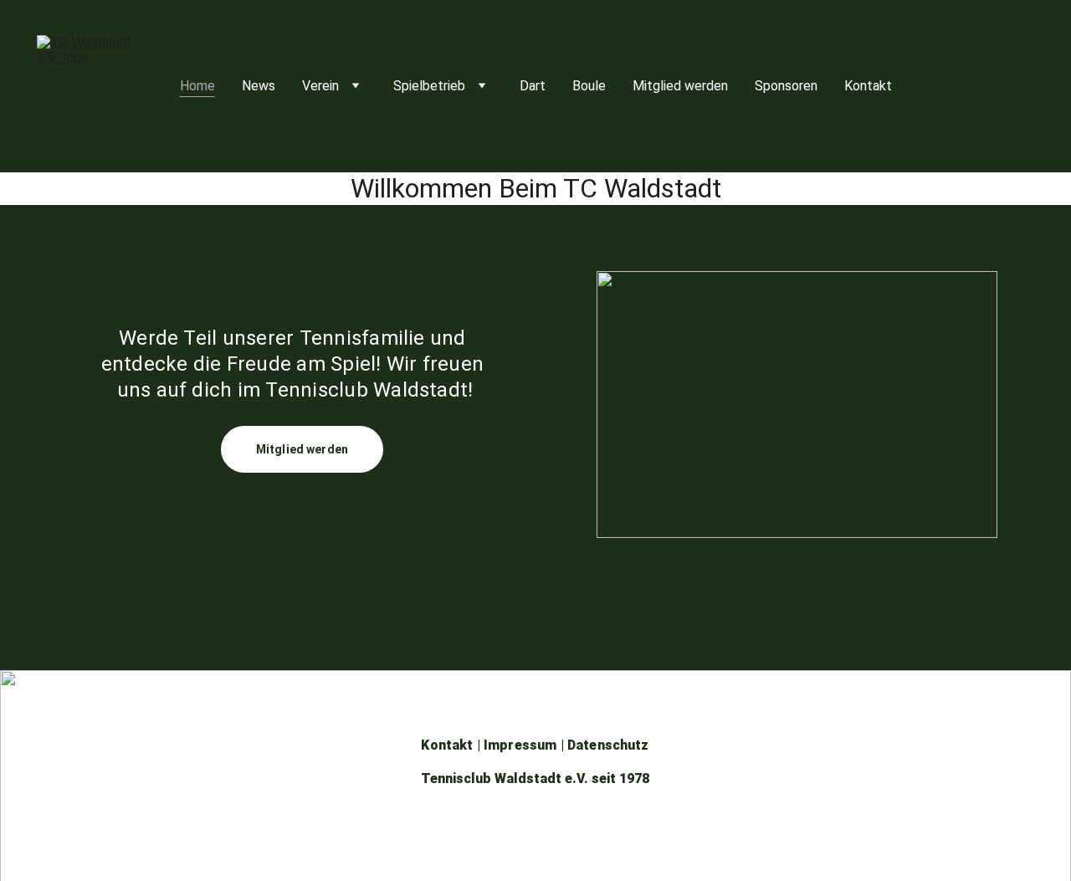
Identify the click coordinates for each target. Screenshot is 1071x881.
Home (197, 86)
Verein (320, 86)
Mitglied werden (680, 86)
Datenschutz (608, 745)
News (258, 86)
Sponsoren (786, 86)
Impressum (520, 745)
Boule (589, 86)
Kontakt (868, 86)
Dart (533, 86)
